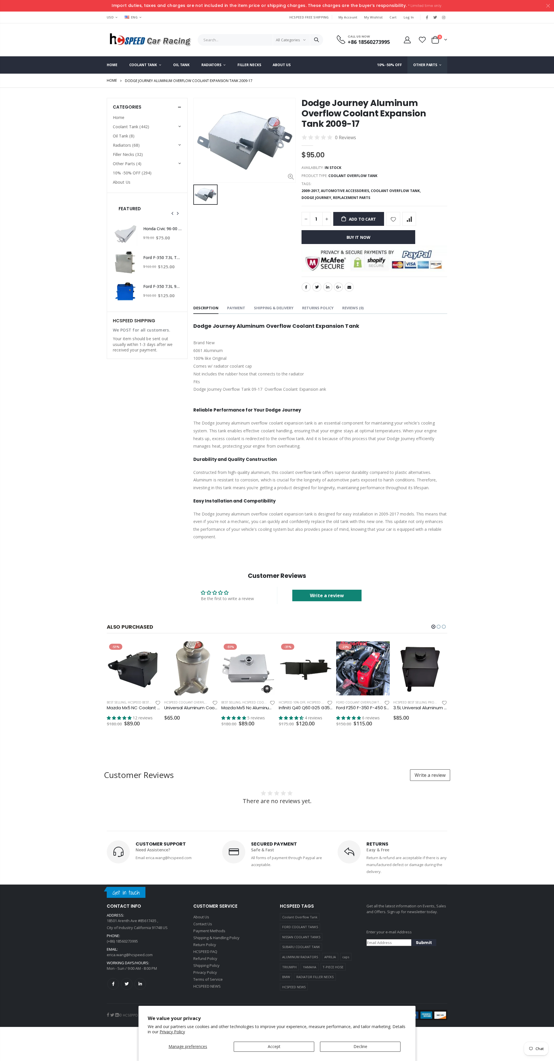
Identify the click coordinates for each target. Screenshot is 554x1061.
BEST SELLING (116, 702)
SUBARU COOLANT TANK (301, 947)
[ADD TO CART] (151, 651)
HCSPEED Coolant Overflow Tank (191, 702)
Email (349, 287)
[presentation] (172, 213)
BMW (286, 977)
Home (112, 80)
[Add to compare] (409, 219)
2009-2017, (311, 190)
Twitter (316, 287)
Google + (338, 287)
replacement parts (351, 197)
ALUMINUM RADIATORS (300, 957)
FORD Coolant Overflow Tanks (361, 702)
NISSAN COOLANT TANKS (301, 937)
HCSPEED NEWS (294, 987)
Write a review (327, 595)
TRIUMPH (289, 967)
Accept (274, 1046)
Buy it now (358, 237)
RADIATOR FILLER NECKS (315, 977)
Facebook (306, 287)
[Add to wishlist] (393, 219)
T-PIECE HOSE (333, 967)
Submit (424, 942)
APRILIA (330, 957)
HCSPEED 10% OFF (292, 702)
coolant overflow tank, (396, 190)
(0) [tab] (353, 307)
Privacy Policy (172, 1031)
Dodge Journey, (317, 197)
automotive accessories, (346, 190)
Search (316, 40)
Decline (360, 1046)
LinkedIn (327, 287)
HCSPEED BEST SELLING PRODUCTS (418, 702)
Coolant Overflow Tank (299, 917)
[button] (433, 626)
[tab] (205, 308)
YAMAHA (309, 967)
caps (345, 957)
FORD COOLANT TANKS (300, 927)
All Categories (288, 39)
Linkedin (140, 984)
